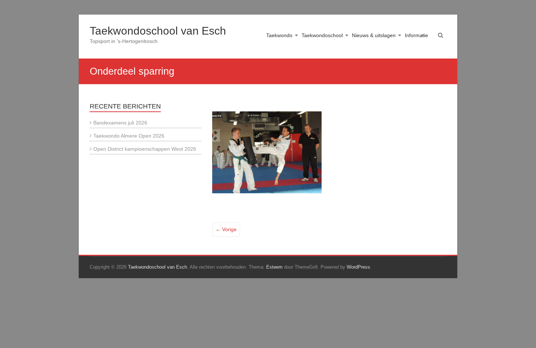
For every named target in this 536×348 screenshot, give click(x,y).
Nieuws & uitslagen (374, 35)
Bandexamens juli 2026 (120, 123)
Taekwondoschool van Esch (158, 31)
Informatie (416, 35)
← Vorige (226, 229)
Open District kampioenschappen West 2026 (144, 149)
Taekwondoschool (322, 35)
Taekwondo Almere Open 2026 (128, 136)
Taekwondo (279, 35)
